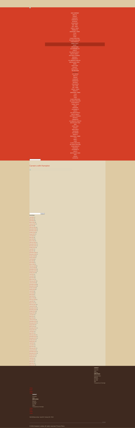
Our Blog (74, 67)
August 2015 (32, 324)
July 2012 (32, 358)
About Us (74, 14)
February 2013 (33, 348)
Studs (74, 33)
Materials (74, 57)
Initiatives (74, 21)
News (75, 124)
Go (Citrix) (96, 378)
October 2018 (32, 287)
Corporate (96, 369)
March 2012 (32, 365)
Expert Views (75, 65)
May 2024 (32, 219)
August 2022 (32, 234)
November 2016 (33, 309)
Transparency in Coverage (99, 382)
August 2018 (32, 289)
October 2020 (32, 255)
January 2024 (33, 224)
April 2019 (32, 277)
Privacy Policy (60, 426)
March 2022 (32, 240)
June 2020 (32, 259)
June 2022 (32, 235)
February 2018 (33, 299)
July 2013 (32, 343)
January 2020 (33, 267)
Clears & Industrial (75, 38)
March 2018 (32, 297)
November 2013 (33, 338)
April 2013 (32, 346)
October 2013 (32, 339)
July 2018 (32, 291)
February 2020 (33, 266)
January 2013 (33, 349)
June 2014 (32, 331)
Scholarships (74, 23)
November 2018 (33, 286)
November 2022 (33, 230)
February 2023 (33, 227)
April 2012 (32, 363)
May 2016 (32, 316)
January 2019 (33, 282)
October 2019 (32, 272)
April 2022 (32, 239)
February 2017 (33, 304)
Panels (74, 35)
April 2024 (32, 220)
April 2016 (32, 318)
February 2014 (33, 334)
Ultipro (33, 405)
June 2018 (32, 292)
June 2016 (32, 314)
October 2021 (32, 247)
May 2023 (32, 225)
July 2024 (32, 217)
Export (74, 45)
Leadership (75, 18)
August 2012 (32, 356)
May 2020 (32, 260)
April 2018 (32, 296)
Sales (95, 371)
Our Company (75, 74)
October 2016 (32, 311)
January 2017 (33, 306)
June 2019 (32, 276)
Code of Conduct (74, 53)
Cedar (74, 36)
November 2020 (33, 254)
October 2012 (32, 354)
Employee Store (97, 375)
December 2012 (33, 351)
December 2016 (33, 308)
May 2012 (32, 361)
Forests (75, 50)
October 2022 (32, 232)
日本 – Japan (75, 26)
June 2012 (32, 359)
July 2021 (32, 249)
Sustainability (75, 109)
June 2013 (32, 344)
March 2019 (32, 279)
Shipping (96, 372)
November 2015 (33, 323)
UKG (95, 381)
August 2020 (32, 257)
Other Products (75, 41)
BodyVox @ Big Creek (74, 62)
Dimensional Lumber (75, 31)
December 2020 (33, 252)
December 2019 (33, 269)
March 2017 (32, 302)
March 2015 (32, 326)
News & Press (74, 69)
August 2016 (32, 313)
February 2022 (33, 242)
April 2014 (32, 333)
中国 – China (75, 24)
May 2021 (32, 250)
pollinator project (74, 52)
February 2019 (33, 281)
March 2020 (32, 264)
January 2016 (33, 319)
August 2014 (32, 329)
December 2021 (33, 244)
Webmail (96, 377)
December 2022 (33, 229)
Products (75, 90)
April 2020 (32, 262)
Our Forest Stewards (74, 55)
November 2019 (33, 271)
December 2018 (33, 284)
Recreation (75, 131)
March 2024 (32, 222)
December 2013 (33, 336)
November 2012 (33, 353)
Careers (75, 16)
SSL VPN (96, 380)
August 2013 (32, 341)
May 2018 (32, 294)
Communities (75, 19)
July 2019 (32, 274)
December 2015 (33, 321)
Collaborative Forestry (74, 60)
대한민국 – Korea (75, 28)
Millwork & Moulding (74, 40)
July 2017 (32, 301)
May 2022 (32, 237)
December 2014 (33, 328)
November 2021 (33, 245)
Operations (75, 107)
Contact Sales (74, 43)
